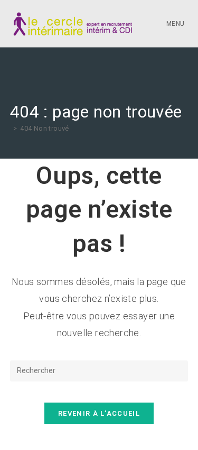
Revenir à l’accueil (99, 413)
